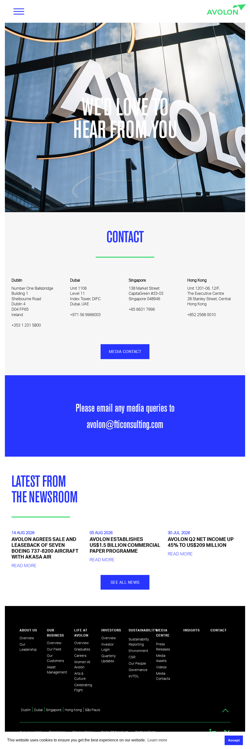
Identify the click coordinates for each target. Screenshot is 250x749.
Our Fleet (54, 649)
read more (23, 565)
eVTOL (134, 676)
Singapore (54, 710)
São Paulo (92, 710)
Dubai (38, 710)
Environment (138, 651)
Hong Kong (73, 710)
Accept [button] (234, 740)
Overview (27, 638)
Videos (161, 667)
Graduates (82, 649)
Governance (138, 670)
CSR (132, 657)
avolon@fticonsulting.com (125, 424)
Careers (80, 655)
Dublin (26, 710)
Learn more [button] (157, 740)
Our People (137, 663)
